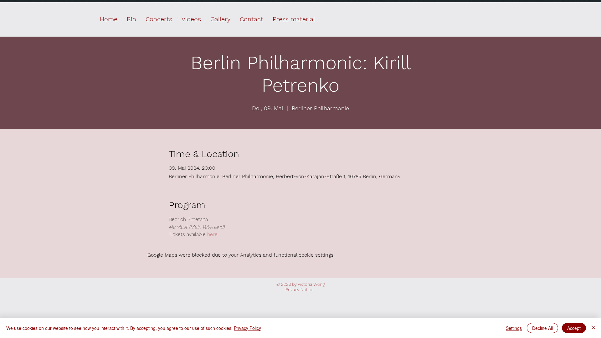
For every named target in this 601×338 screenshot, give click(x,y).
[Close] (593, 328)
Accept (574, 328)
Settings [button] (514, 328)
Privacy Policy (247, 328)
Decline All (542, 328)
